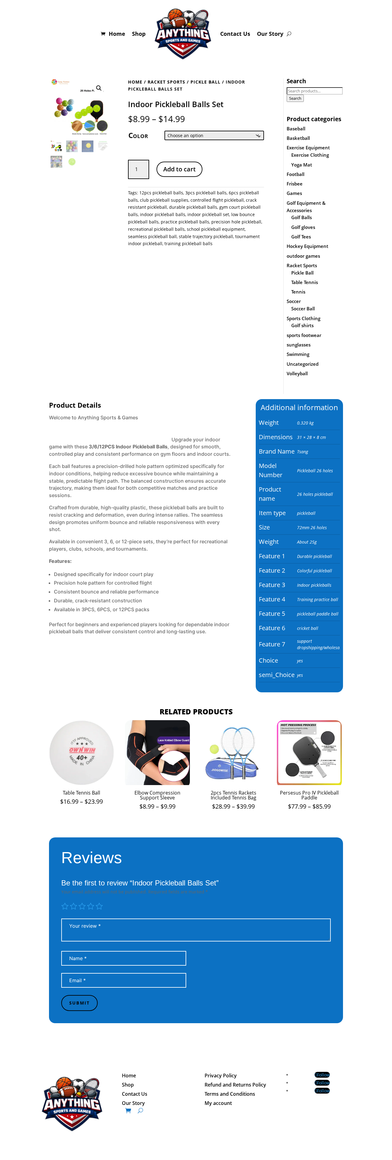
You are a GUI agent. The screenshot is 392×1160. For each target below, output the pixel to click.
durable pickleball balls (193, 207)
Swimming (298, 354)
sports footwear (304, 335)
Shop (138, 33)
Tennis (298, 292)
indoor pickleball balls (162, 214)
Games (294, 193)
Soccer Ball (303, 308)
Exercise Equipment (308, 147)
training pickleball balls (188, 243)
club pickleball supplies (164, 200)
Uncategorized (302, 364)
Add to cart (179, 169)
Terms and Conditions (230, 1094)
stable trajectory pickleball (206, 236)
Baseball (296, 128)
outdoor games (303, 256)
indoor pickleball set (208, 214)
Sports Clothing (303, 318)
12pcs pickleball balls (161, 193)
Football (295, 174)
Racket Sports (166, 82)
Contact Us (235, 33)
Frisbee (295, 184)
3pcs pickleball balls (206, 193)
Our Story (270, 33)
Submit (79, 1003)
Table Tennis (304, 282)
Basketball (298, 138)
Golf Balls (301, 217)
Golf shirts (302, 325)
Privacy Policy (221, 1076)
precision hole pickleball (236, 222)
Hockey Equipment (307, 246)
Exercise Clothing (310, 155)
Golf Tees (301, 237)
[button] (98, 88)
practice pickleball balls (185, 222)
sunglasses (299, 345)
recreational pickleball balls (156, 229)
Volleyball (297, 373)
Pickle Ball (205, 82)
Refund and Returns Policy (235, 1085)
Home (117, 33)
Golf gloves (303, 227)
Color (138, 135)
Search (295, 98)
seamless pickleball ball (152, 236)
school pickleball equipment (216, 229)
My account (218, 1103)
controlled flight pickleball (217, 200)
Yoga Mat (301, 165)
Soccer (294, 301)
